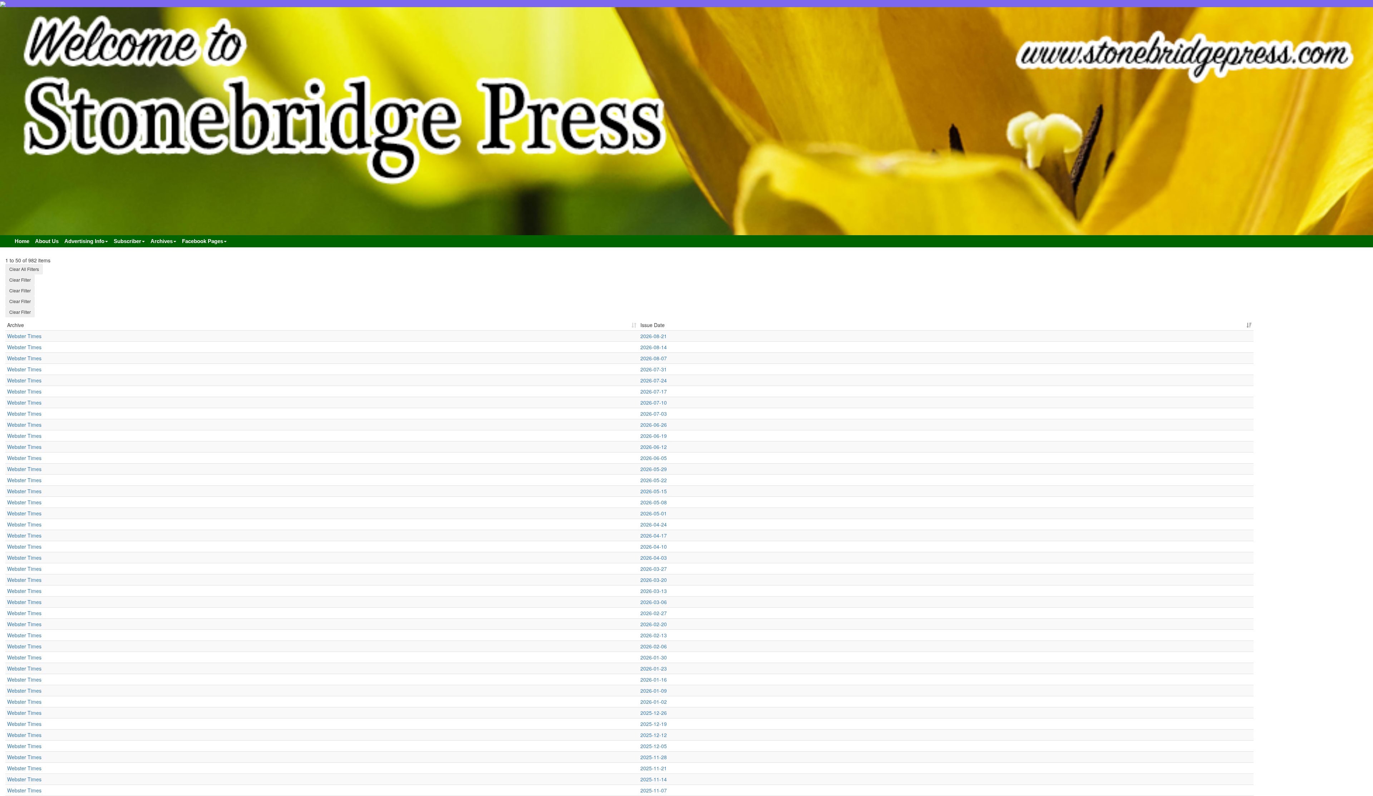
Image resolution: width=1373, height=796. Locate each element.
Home (22, 241)
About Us (47, 241)
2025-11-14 (653, 779)
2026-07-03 (653, 413)
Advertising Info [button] (84, 241)
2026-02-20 (653, 624)
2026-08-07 (653, 358)
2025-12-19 (653, 723)
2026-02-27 (653, 613)
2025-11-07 (653, 790)
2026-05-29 (653, 469)
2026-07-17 (653, 391)
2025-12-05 (653, 746)
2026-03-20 (653, 579)
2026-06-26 (653, 424)
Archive (15, 324)
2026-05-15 (653, 491)
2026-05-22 (653, 480)
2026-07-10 (653, 402)
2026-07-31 (653, 369)
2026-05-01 (653, 513)
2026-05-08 (653, 502)
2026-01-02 (653, 701)
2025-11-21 (653, 768)
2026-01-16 (653, 679)
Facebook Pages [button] (202, 241)
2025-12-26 (653, 712)
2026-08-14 (653, 347)
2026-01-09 (653, 690)
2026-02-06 (653, 646)
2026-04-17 (653, 535)
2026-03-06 (653, 601)
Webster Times (24, 336)
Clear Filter (20, 280)
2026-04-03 (653, 557)
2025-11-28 (653, 757)
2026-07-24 (653, 380)
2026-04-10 (653, 546)
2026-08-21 (653, 336)
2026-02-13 (653, 635)
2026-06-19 (653, 435)
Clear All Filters (24, 269)
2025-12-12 (653, 734)
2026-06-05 (653, 457)
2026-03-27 (653, 568)
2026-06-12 (653, 446)
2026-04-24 (653, 524)
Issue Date (652, 324)
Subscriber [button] (127, 241)
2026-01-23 (653, 668)
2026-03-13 (653, 590)
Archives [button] (162, 241)
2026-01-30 (653, 657)
